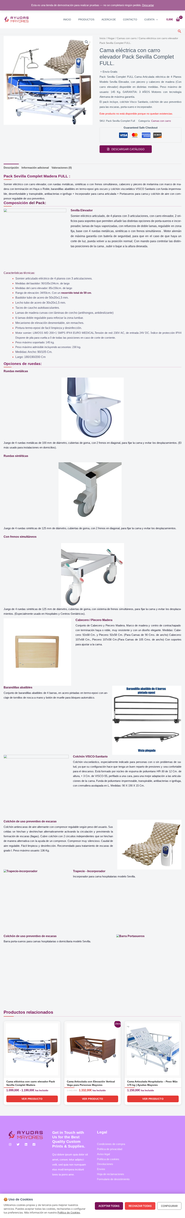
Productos (86, 19)
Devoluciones (105, 1164)
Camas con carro (127, 38)
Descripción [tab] (11, 167)
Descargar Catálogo (128, 149)
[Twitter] (18, 1144)
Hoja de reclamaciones (110, 1174)
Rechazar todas (140, 1205)
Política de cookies (108, 1159)
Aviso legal (103, 1154)
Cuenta (149, 19)
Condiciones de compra (111, 1144)
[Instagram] (10, 1144)
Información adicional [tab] (35, 167)
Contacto (130, 19)
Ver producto (32, 1099)
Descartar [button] (148, 5)
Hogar (111, 38)
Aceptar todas (108, 1205)
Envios (101, 1169)
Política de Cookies (68, 1212)
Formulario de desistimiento (113, 1179)
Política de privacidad (109, 1149)
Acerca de (109, 19)
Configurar (169, 1205)
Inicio (67, 19)
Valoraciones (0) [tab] (61, 167)
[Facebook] (34, 1144)
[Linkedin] (26, 1144)
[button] (156, 19)
